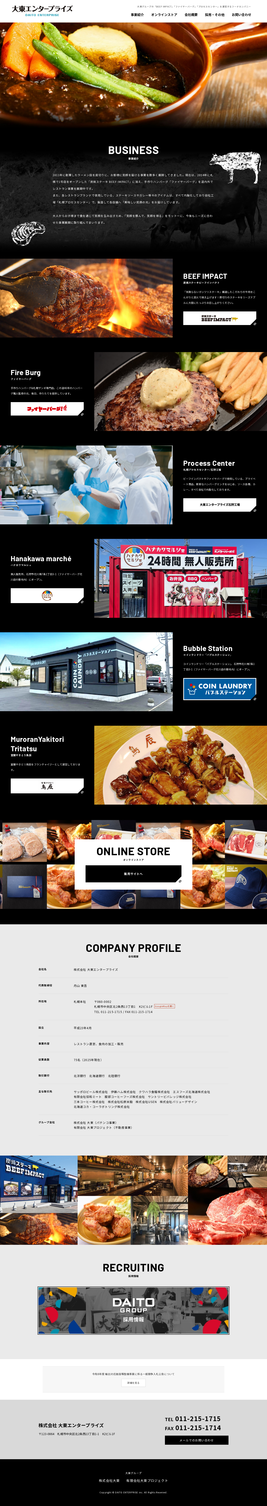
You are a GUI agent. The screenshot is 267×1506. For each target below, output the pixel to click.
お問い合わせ (241, 14)
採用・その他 (214, 14)
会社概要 (191, 14)
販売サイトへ (133, 874)
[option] (133, 75)
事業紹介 (137, 14)
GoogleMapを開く (164, 1006)
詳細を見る (133, 1382)
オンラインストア (164, 14)
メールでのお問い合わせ (196, 1440)
